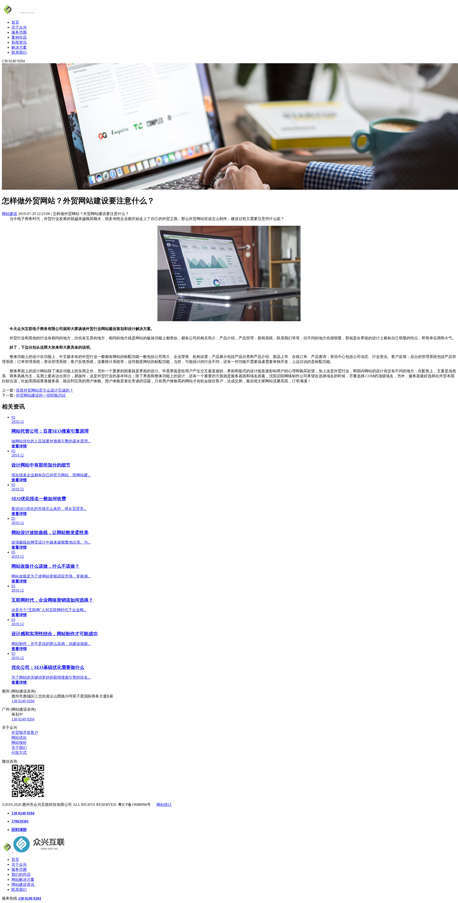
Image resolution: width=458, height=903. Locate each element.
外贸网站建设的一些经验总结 (41, 395)
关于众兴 (19, 27)
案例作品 (19, 37)
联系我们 (19, 52)
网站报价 (19, 742)
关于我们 (19, 748)
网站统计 (164, 805)
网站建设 (9, 214)
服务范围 (19, 32)
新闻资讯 (19, 42)
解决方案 (19, 47)
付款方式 (19, 753)
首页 (15, 22)
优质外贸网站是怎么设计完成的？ (44, 390)
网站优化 (19, 737)
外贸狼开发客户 (24, 732)
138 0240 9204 (22, 701)
